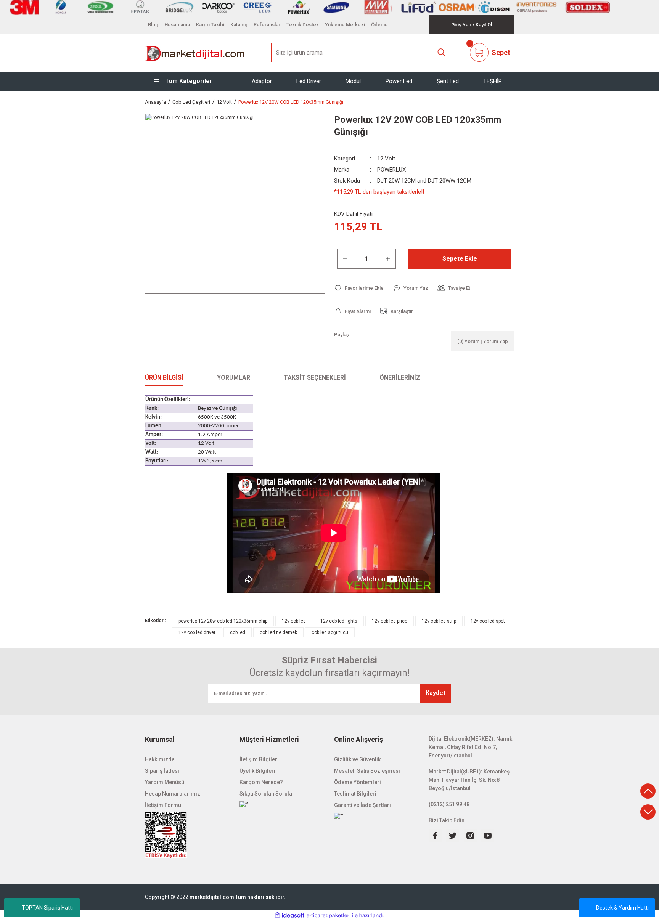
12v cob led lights (338, 621)
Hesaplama (177, 24)
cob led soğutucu (330, 632)
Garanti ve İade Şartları (362, 805)
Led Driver (308, 80)
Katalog (239, 24)
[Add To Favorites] (359, 288)
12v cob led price (389, 621)
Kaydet (435, 692)
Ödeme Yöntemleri (357, 782)
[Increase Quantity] (387, 258)
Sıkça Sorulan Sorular (266, 794)
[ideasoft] (289, 915)
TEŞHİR (492, 80)
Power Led (399, 80)
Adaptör (262, 80)
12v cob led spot (488, 621)
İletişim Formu (163, 805)
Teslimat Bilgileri (355, 794)
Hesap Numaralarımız (172, 794)
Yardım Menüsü (164, 782)
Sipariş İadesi (162, 771)
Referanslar (267, 24)
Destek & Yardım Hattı (622, 908)
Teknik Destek (302, 24)
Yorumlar (233, 377)
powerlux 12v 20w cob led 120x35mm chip (222, 621)
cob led (237, 632)
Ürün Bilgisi (164, 377)
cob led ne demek (278, 632)
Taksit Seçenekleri (315, 377)
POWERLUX (391, 169)
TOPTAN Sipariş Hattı (47, 908)
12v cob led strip (439, 621)
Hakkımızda (160, 759)
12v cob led (294, 621)
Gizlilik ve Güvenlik (357, 759)
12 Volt (386, 158)
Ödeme (379, 24)
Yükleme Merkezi (345, 24)
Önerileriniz (399, 377)
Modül (353, 80)
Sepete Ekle (459, 258)
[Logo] (195, 52)
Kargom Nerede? (261, 782)
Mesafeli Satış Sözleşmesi (367, 771)
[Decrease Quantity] (345, 258)
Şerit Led (448, 80)
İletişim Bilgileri (259, 759)
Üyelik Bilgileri (257, 771)
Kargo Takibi (210, 24)
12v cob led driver (196, 632)
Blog (153, 24)
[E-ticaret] (328, 915)
